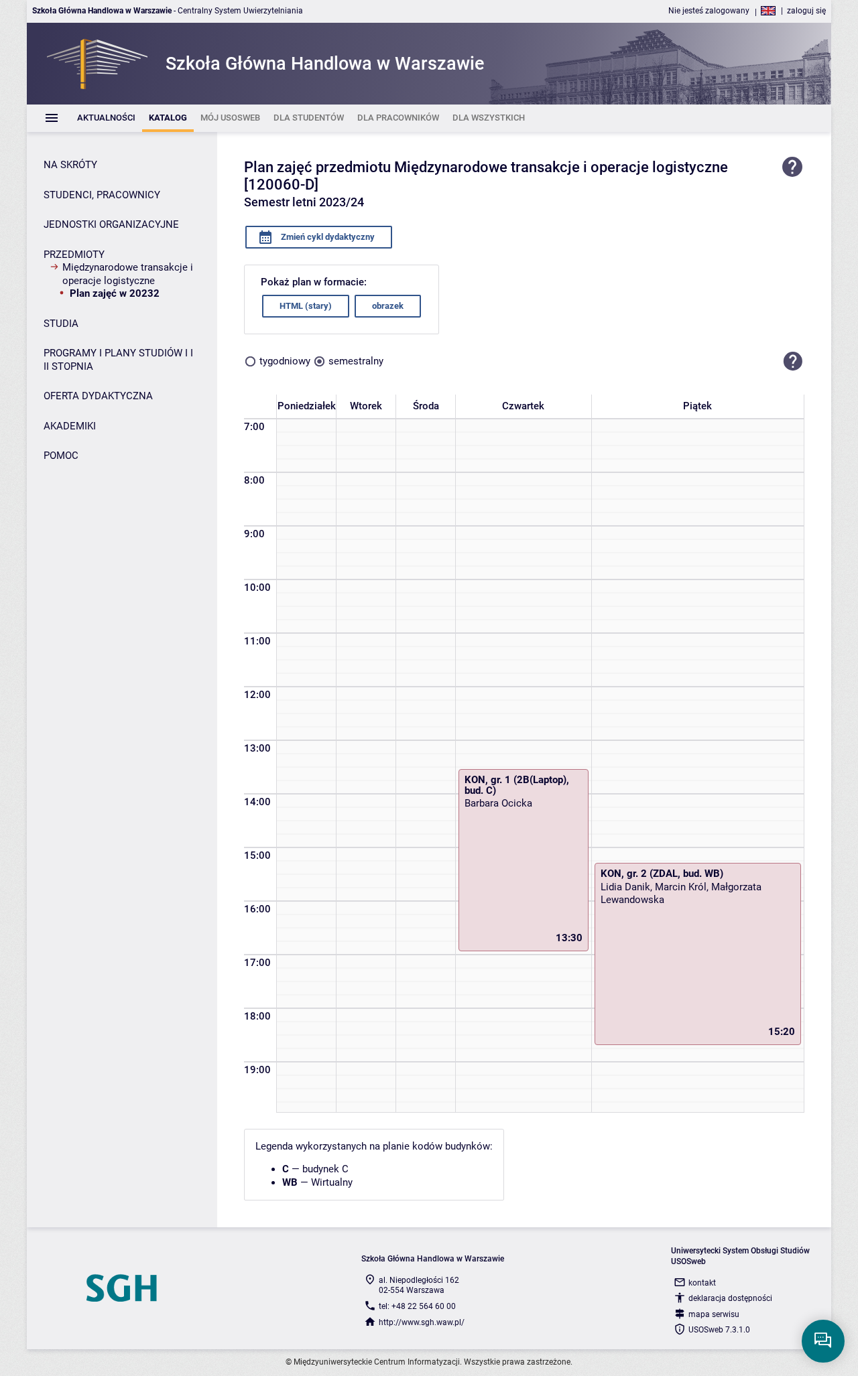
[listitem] (106, 118)
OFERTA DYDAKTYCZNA (98, 396)
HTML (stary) (306, 306)
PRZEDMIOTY (74, 255)
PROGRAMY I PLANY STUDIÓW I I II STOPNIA (118, 359)
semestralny (355, 361)
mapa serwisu (713, 1314)
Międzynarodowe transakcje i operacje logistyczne (127, 274)
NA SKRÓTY (70, 165)
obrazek (388, 306)
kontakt (702, 1283)
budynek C (325, 1169)
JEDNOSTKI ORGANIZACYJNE (111, 224)
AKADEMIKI (70, 426)
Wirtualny (332, 1182)
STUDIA (61, 324)
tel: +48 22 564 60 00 (417, 1306)
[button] (793, 361)
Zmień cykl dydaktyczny (327, 237)
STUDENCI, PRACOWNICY (102, 195)
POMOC (61, 456)
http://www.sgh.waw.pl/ (422, 1322)
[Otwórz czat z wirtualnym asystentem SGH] (823, 1341)
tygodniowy (284, 361)
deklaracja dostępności (730, 1298)
